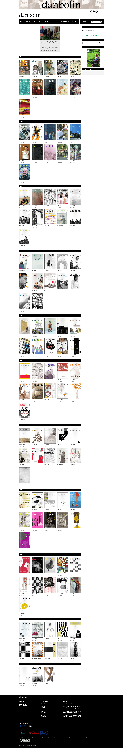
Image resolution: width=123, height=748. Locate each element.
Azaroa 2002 (34, 574)
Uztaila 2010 (72, 76)
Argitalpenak (65, 21)
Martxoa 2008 (60, 225)
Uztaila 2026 (65, 719)
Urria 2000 (46, 683)
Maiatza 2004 (34, 464)
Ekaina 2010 (21, 96)
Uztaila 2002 (72, 573)
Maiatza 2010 (34, 96)
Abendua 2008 (22, 205)
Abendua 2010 (22, 76)
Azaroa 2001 (34, 638)
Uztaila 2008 (72, 205)
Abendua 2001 (22, 638)
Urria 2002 (46, 573)
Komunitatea (37, 21)
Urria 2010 (46, 76)
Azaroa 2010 (34, 76)
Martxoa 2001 (47, 658)
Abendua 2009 (22, 140)
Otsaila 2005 (72, 399)
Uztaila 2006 (59, 334)
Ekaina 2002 (21, 593)
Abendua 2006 (22, 335)
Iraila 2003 (59, 509)
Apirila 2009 (46, 160)
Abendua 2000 (22, 683)
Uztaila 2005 (72, 379)
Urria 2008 (46, 205)
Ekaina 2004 (21, 464)
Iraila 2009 (59, 140)
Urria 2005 (46, 379)
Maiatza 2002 (34, 593)
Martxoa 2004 (60, 464)
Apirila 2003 (46, 529)
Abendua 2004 (22, 444)
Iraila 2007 (59, 270)
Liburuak (43, 714)
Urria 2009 (46, 141)
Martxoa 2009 (60, 160)
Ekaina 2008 (21, 225)
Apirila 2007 (46, 290)
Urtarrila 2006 (73, 354)
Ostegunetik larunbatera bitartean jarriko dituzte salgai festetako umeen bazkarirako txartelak (72, 713)
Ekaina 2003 (21, 529)
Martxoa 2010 (60, 96)
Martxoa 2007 (60, 290)
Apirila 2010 (46, 96)
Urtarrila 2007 (22, 310)
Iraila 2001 (59, 638)
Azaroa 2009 (34, 140)
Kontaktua (84, 21)
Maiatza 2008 (34, 225)
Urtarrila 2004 (22, 484)
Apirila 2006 (34, 354)
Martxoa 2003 (60, 528)
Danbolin (91, 73)
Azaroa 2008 (34, 205)
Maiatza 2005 (34, 399)
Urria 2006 (46, 334)
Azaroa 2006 (34, 335)
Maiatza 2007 (34, 290)
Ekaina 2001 (21, 658)
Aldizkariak (43, 712)
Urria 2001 (46, 638)
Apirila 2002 (46, 593)
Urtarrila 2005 (22, 419)
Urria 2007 (46, 270)
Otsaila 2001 (59, 658)
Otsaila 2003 (72, 529)
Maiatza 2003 (34, 529)
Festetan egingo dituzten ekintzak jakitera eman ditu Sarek (72, 709)
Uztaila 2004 (72, 444)
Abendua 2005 (22, 379)
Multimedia (43, 705)
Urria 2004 (46, 444)
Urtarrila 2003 (22, 548)
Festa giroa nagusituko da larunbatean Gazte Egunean (71, 707)
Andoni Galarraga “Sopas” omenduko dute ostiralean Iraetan (72, 704)
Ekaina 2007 (21, 290)
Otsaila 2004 (72, 464)
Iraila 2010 (59, 76)
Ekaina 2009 (21, 160)
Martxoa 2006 (47, 354)
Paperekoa (43, 706)
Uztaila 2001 (72, 638)
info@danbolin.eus (23, 707)
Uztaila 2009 (72, 140)
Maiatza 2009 (34, 160)
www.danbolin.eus (23, 705)
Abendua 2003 (22, 509)
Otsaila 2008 (72, 225)
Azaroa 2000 (34, 683)
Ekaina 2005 (21, 399)
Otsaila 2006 (59, 354)
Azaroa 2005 (34, 379)
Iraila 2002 (59, 573)
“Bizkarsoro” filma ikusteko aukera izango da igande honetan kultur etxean (49, 43)
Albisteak (27, 21)
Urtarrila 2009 (22, 180)
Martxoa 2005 (60, 399)
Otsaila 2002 (72, 593)
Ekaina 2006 (72, 334)
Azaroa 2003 (34, 509)
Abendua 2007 (22, 270)
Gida (56, 21)
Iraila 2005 (59, 379)
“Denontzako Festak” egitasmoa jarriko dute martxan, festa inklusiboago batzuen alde (72, 716)
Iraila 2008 (59, 205)
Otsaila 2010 (72, 95)
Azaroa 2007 (34, 270)
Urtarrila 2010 (22, 115)
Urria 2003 (46, 509)
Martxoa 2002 (60, 593)
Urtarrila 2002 (22, 613)
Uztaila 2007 (72, 270)
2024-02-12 (44, 45)
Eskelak (47, 21)
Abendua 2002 (22, 573)
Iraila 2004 (59, 444)
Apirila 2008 (46, 225)
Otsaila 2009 (72, 160)
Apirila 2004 (46, 464)
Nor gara (74, 21)
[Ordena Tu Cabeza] (25, 745)
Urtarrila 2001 (73, 658)
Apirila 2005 (46, 399)
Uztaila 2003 (72, 509)
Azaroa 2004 (34, 444)
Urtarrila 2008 (22, 245)
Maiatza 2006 (22, 354)
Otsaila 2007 (72, 290)
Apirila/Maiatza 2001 (36, 658)
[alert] (93, 30)
